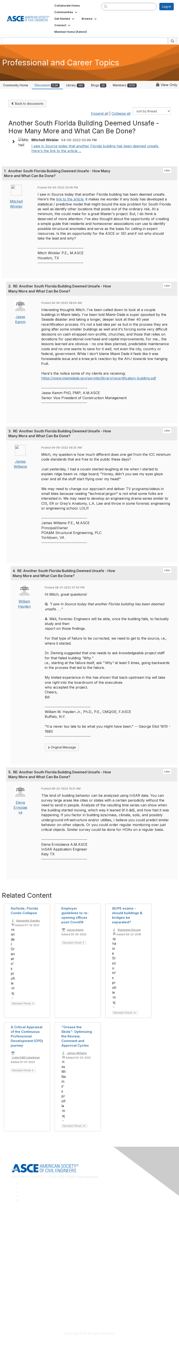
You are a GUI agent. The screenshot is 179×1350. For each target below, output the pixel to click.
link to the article (70, 199)
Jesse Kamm (75, 929)
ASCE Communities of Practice (33, 1238)
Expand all (99, 113)
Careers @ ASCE (24, 1225)
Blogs (98, 85)
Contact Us (19, 1277)
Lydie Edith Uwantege (26, 1057)
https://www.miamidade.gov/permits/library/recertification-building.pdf (98, 378)
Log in (166, 6)
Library (74, 85)
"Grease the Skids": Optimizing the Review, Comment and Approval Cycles (76, 1036)
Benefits (17, 1270)
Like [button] (167, 170)
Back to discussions (28, 103)
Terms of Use (21, 1308)
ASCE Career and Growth (30, 1232)
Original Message (63, 747)
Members (124, 85)
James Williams (77, 1053)
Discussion (46, 85)
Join (15, 1264)
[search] (105, 6)
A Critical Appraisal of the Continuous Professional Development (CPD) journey (27, 1036)
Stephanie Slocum (129, 929)
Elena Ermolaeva (20, 807)
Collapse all (121, 113)
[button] (66, 12)
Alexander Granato (28, 920)
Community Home (15, 85)
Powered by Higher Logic (89, 1341)
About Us (18, 1302)
